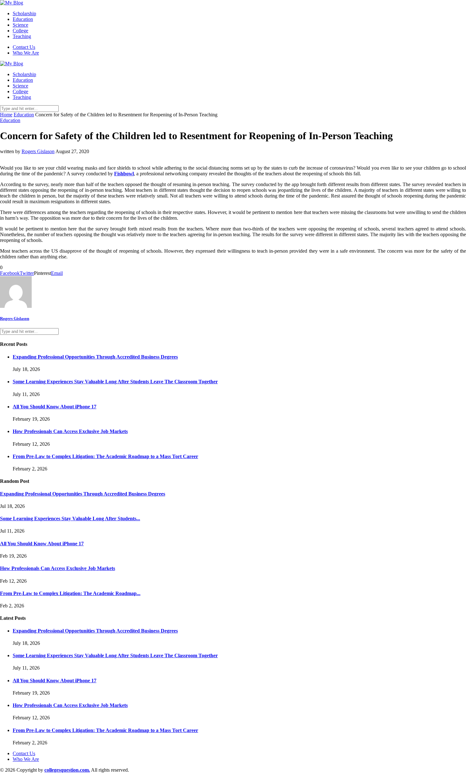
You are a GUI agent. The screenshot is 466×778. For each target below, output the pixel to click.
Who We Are (26, 52)
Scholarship (24, 13)
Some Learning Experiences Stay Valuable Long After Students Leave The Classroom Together (115, 381)
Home (6, 114)
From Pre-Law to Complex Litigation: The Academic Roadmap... (70, 593)
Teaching (22, 36)
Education (23, 19)
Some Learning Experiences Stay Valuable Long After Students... (70, 518)
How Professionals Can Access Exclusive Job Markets (70, 431)
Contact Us (24, 47)
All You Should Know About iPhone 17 (54, 406)
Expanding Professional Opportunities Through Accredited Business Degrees (95, 357)
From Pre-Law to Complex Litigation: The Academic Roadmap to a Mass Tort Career (105, 456)
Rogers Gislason (38, 151)
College (20, 30)
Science (20, 25)
